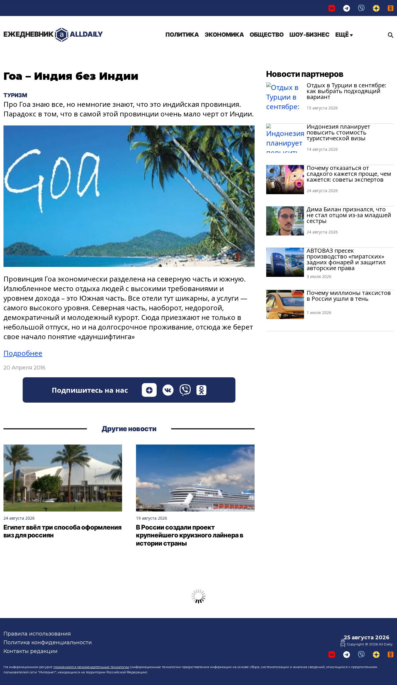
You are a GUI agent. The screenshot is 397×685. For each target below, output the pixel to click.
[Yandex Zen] (376, 8)
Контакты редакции (30, 651)
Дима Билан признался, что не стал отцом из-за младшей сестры (349, 215)
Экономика (224, 34)
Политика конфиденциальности (47, 642)
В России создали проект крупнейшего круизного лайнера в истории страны (189, 535)
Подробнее (22, 353)
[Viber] (361, 8)
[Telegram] (346, 8)
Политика (182, 34)
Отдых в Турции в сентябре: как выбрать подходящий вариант (346, 91)
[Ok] (391, 8)
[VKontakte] (331, 8)
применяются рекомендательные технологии (91, 667)
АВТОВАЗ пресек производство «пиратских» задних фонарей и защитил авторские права (346, 259)
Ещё (342, 34)
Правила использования (37, 634)
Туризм (15, 95)
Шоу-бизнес (309, 34)
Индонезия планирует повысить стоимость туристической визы (338, 132)
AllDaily (53, 34)
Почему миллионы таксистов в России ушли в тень (349, 295)
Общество (267, 34)
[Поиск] (389, 35)
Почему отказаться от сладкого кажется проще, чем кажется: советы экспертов (349, 173)
